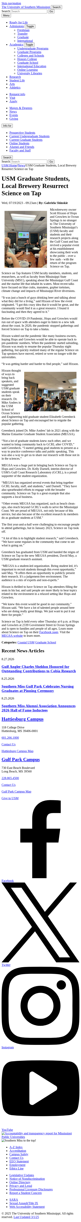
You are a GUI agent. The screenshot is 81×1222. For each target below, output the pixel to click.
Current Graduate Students (25, 139)
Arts (12, 84)
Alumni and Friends (21, 147)
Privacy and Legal (20, 1185)
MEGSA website (12, 635)
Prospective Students (22, 132)
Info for (7, 125)
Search (7, 157)
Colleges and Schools (30, 55)
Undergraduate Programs (32, 48)
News (13, 111)
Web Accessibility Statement (27, 1206)
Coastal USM (25, 642)
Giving (13, 118)
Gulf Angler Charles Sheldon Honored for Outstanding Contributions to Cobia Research (39, 669)
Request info (17, 94)
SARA (13, 1199)
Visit (12, 97)
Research (15, 77)
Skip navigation (11, 3)
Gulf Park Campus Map (16, 791)
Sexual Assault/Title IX (23, 1203)
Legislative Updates (21, 1175)
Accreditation (17, 1150)
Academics (16, 44)
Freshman (23, 30)
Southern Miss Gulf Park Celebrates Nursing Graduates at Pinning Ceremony (38, 688)
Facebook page (48, 632)
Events (13, 115)
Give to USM (10, 798)
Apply (13, 101)
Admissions (16, 26)
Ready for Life (18, 22)
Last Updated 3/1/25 (26, 1217)
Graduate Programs (29, 52)
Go (51, 11)
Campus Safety (18, 1154)
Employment (17, 1165)
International (25, 40)
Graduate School (27, 62)
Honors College (27, 59)
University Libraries (29, 73)
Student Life (17, 80)
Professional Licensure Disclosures (31, 1189)
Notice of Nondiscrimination (27, 1178)
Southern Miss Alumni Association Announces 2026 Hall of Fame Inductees (38, 708)
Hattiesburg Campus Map (17, 751)
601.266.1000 (10, 737)
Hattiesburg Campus (22, 719)
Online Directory (19, 1182)
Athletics (14, 87)
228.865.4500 (10, 778)
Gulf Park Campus (21, 759)
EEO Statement (19, 1161)
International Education (31, 66)
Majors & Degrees (20, 108)
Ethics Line (16, 1168)
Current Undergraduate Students (29, 136)
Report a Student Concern (25, 1193)
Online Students (19, 143)
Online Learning (27, 69)
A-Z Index (16, 1147)
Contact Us (9, 744)
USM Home (9, 165)
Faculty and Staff (20, 150)
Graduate (23, 37)
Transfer (22, 33)
